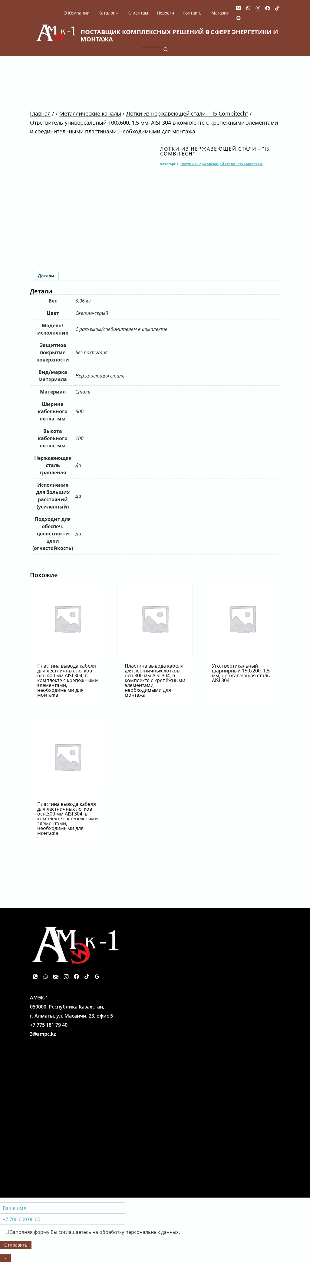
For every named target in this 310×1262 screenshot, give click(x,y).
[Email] (238, 8)
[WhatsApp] (248, 8)
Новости (165, 13)
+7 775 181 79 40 (49, 1025)
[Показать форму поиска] (155, 49)
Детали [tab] (46, 276)
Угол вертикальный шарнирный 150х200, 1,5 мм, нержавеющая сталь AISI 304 (241, 673)
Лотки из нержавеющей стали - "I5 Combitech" (215, 151)
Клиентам (137, 13)
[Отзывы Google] (238, 18)
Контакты (193, 13)
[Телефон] (35, 976)
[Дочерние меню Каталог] (108, 13)
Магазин (220, 13)
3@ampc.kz (43, 1034)
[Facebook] (267, 8)
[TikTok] (277, 8)
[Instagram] (258, 8)
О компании (77, 13)
